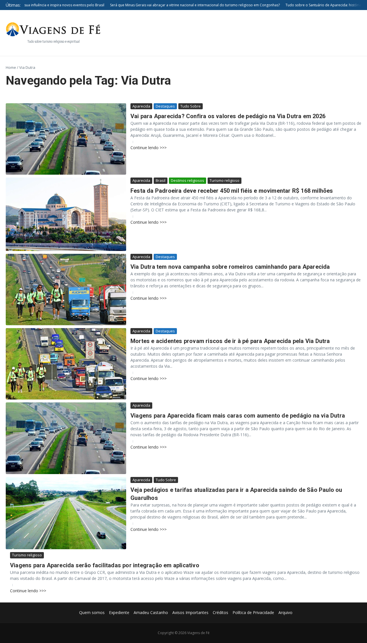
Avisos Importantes (190, 612)
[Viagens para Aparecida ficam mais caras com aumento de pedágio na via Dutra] (66, 438)
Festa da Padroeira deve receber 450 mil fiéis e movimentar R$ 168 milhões (231, 190)
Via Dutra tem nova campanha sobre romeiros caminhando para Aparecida (230, 266)
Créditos (220, 612)
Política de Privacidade (253, 612)
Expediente (119, 612)
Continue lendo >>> (148, 147)
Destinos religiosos (187, 180)
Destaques (165, 106)
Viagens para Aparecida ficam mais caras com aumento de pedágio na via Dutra (237, 415)
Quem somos (92, 612)
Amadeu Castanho (151, 612)
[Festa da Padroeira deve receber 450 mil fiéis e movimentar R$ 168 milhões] (66, 214)
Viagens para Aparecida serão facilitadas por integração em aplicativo (104, 565)
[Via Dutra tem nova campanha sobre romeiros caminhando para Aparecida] (66, 289)
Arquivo (285, 612)
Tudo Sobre (190, 106)
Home (11, 67)
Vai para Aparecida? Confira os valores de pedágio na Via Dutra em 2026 (227, 116)
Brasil (160, 180)
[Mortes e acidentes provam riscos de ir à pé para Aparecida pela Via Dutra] (66, 364)
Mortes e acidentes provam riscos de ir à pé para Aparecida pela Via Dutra (230, 341)
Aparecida (141, 106)
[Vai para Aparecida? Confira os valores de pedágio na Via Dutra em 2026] (66, 139)
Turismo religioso (224, 180)
